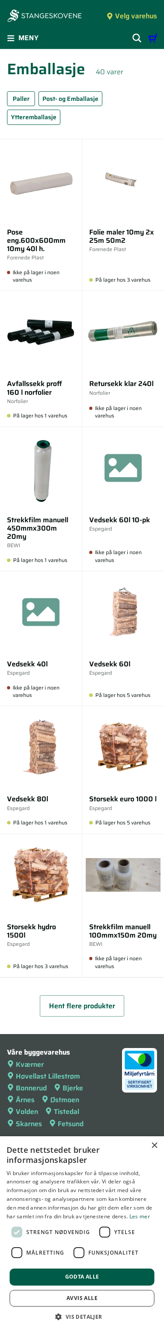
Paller (21, 98)
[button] (82, 1316)
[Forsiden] (44, 17)
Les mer (139, 1216)
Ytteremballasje (33, 117)
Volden (27, 1111)
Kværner (30, 1064)
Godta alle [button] (82, 1276)
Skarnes (29, 1124)
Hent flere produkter (82, 1005)
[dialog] (82, 1233)
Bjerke (73, 1088)
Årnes (25, 1100)
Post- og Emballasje (70, 98)
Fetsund (71, 1124)
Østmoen (64, 1100)
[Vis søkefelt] (137, 38)
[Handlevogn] (152, 38)
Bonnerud (31, 1088)
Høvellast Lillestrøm (48, 1076)
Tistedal (66, 1111)
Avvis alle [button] (82, 1298)
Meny (28, 37)
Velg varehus (136, 15)
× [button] (154, 1145)
